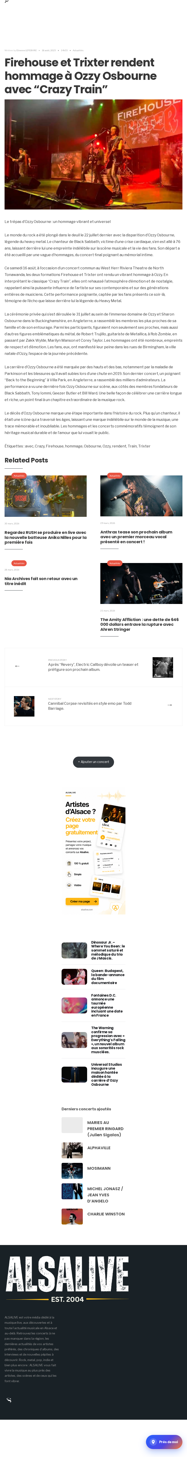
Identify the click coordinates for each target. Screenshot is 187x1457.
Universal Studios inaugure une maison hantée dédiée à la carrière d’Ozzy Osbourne (106, 1074)
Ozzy (107, 446)
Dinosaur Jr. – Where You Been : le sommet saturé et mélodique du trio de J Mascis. (108, 950)
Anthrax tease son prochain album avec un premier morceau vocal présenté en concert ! (136, 537)
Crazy (39, 446)
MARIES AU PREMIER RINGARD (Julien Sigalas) (105, 1129)
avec (29, 446)
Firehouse (55, 446)
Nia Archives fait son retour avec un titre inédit (41, 581)
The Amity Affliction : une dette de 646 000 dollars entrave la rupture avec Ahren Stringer (139, 624)
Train (132, 446)
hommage (74, 446)
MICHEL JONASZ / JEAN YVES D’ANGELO (105, 1195)
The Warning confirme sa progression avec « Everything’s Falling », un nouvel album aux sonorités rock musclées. (108, 1039)
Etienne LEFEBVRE (26, 50)
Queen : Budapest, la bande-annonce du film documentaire (108, 976)
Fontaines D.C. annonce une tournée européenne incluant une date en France (107, 1005)
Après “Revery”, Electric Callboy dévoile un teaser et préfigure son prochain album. (93, 665)
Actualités (78, 50)
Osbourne (92, 446)
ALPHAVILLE (99, 1148)
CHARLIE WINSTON (106, 1214)
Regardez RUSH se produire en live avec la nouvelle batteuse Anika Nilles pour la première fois (46, 537)
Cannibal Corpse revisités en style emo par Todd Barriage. (89, 704)
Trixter (144, 446)
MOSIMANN (99, 1168)
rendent (119, 446)
